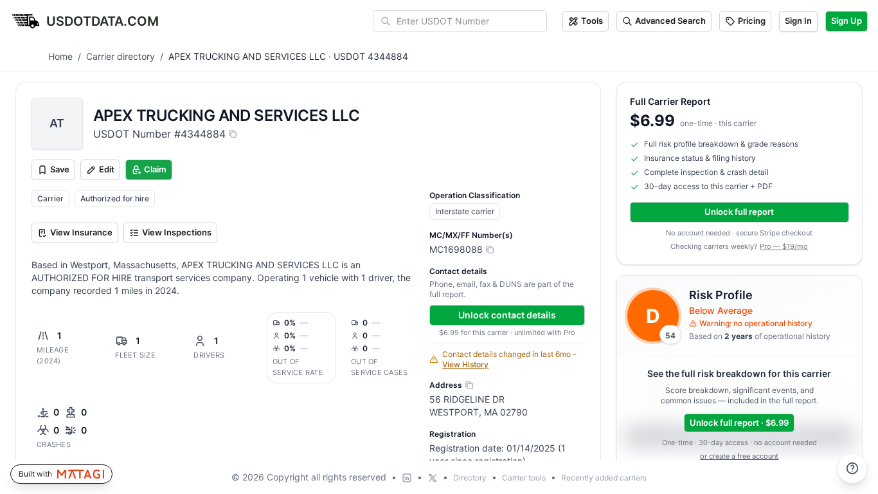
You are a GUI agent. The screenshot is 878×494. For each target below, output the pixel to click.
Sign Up (846, 20)
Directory (470, 477)
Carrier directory (120, 56)
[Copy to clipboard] (232, 133)
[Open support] (852, 468)
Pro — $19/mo (784, 246)
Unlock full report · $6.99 (739, 422)
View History (465, 364)
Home (60, 56)
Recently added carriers (604, 477)
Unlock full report (739, 211)
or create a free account (739, 456)
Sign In (798, 20)
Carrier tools (524, 477)
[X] (432, 478)
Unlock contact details (507, 314)
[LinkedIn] (407, 478)
